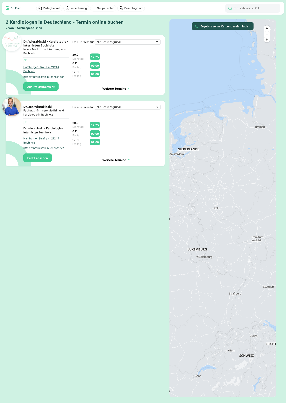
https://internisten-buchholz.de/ (43, 76)
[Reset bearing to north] (267, 39)
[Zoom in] (267, 28)
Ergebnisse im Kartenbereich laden (225, 26)
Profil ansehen (37, 158)
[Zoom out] (267, 34)
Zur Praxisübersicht (41, 86)
